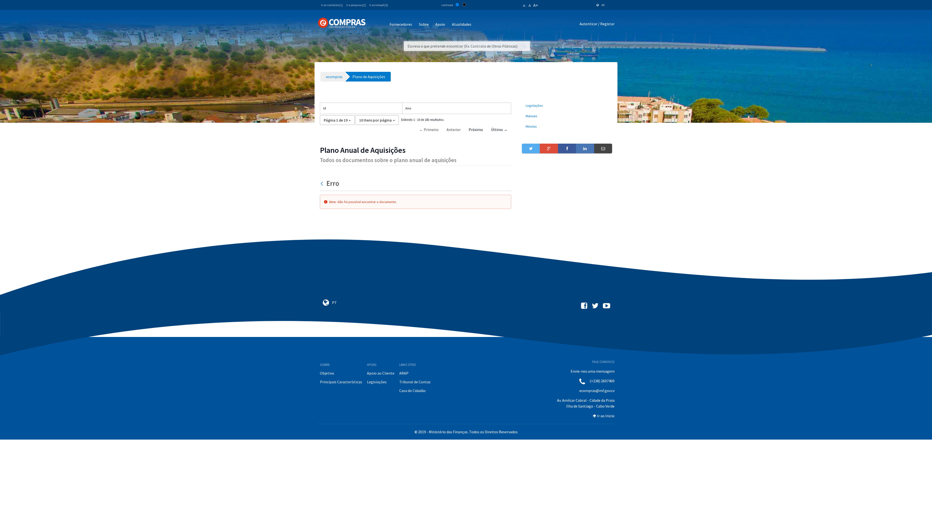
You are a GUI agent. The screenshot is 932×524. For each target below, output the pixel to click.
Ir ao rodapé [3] (378, 5)
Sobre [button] (424, 24)
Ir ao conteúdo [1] (332, 5)
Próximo (476, 129)
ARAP (403, 373)
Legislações (377, 381)
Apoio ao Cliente (380, 373)
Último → (499, 129)
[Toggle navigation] (372, 24)
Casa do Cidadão (412, 390)
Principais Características (341, 381)
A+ (535, 5)
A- (524, 5)
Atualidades (461, 24)
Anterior (454, 129)
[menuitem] (567, 106)
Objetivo (327, 373)
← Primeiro (429, 129)
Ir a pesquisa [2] (356, 5)
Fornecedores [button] (401, 24)
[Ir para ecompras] (341, 23)
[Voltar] (322, 183)
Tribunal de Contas (415, 381)
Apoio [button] (440, 24)
